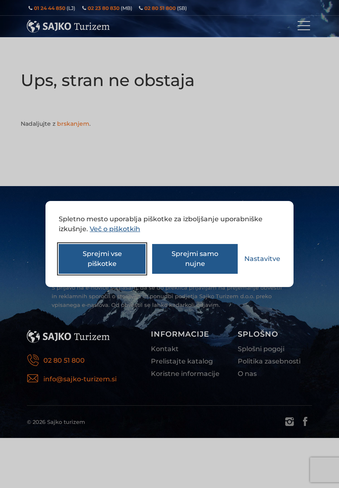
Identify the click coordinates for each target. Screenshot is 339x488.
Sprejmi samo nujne (195, 259)
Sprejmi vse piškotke (102, 259)
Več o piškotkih (115, 229)
